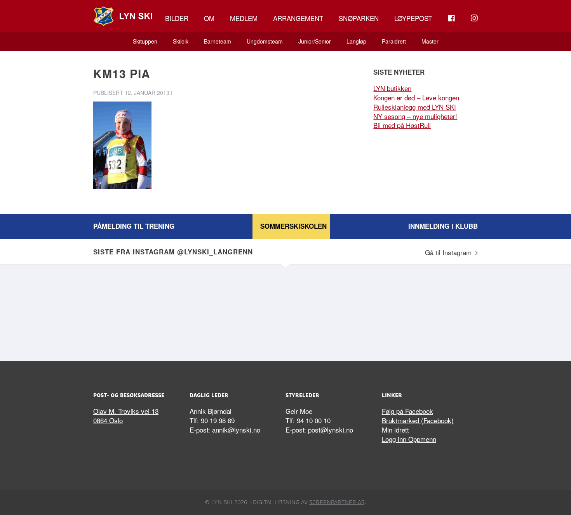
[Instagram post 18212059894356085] (334, 311)
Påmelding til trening (133, 226)
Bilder (176, 18)
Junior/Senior (314, 41)
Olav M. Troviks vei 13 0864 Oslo (125, 415)
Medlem (244, 18)
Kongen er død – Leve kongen (416, 97)
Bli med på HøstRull (402, 125)
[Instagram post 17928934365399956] (237, 311)
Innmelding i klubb (443, 226)
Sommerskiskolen (293, 226)
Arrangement (298, 18)
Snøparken (359, 18)
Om (209, 18)
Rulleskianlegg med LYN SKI (414, 107)
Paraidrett (394, 41)
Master (430, 41)
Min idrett (395, 429)
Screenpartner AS (336, 502)
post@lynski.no (330, 429)
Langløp (356, 41)
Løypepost (413, 18)
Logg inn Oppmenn (409, 439)
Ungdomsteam (265, 41)
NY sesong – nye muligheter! (415, 116)
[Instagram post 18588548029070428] (139, 311)
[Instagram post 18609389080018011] (431, 311)
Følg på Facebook (407, 411)
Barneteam (217, 41)
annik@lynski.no (236, 429)
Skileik (180, 41)
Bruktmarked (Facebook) (418, 420)
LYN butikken (392, 88)
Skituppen (145, 41)
